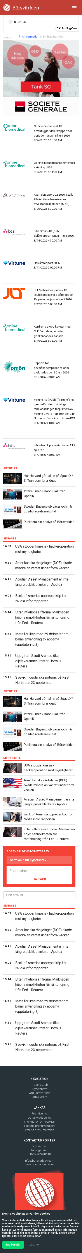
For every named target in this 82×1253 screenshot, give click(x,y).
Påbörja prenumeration (39, 1125)
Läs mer (35, 1244)
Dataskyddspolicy (39, 1117)
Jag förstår (13, 1244)
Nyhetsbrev (39, 1089)
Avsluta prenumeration (39, 1130)
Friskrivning (39, 1113)
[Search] (71, 895)
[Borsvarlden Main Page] (21, 7)
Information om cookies (39, 1121)
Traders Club (39, 1084)
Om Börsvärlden (39, 1092)
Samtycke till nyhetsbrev (28, 860)
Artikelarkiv (39, 1097)
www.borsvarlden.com (39, 1164)
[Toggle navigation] (74, 7)
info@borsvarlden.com (39, 1160)
